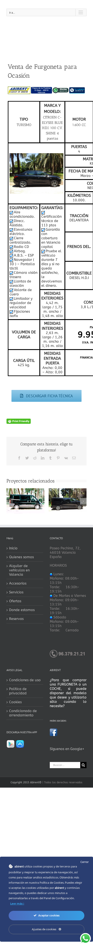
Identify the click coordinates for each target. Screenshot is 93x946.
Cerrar (84, 862)
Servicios (16, 592)
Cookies (15, 702)
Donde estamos (22, 610)
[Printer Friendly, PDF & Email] (18, 421)
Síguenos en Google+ (67, 749)
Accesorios (17, 583)
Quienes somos (21, 557)
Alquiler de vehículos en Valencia (19, 570)
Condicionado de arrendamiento (23, 713)
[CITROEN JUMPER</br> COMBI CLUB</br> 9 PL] (25, 490)
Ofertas (15, 601)
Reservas (16, 619)
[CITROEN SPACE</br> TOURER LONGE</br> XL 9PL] (68, 490)
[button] (9, 501)
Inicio (13, 548)
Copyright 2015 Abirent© (26, 782)
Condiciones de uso (25, 680)
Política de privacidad (18, 691)
